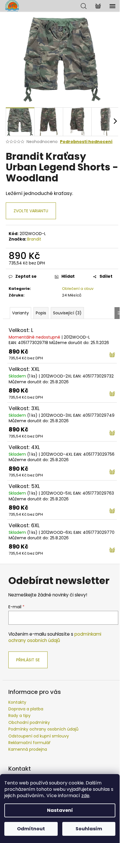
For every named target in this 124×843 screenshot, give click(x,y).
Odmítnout (31, 828)
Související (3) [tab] (67, 313)
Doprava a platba (25, 709)
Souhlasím (89, 828)
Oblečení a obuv (77, 288)
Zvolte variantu (31, 211)
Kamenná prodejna (27, 749)
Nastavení (60, 810)
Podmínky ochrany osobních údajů (43, 729)
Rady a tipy (19, 715)
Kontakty (17, 702)
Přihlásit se (28, 660)
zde (85, 795)
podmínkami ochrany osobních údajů (54, 637)
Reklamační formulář (29, 743)
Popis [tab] (41, 313)
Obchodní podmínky (29, 722)
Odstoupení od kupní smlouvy (38, 736)
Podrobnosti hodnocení (86, 141)
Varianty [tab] (20, 313)
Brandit (34, 239)
